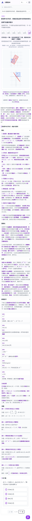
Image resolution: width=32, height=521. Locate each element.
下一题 (21, 512)
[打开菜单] (29, 2)
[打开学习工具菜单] (28, 517)
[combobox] (16, 7)
